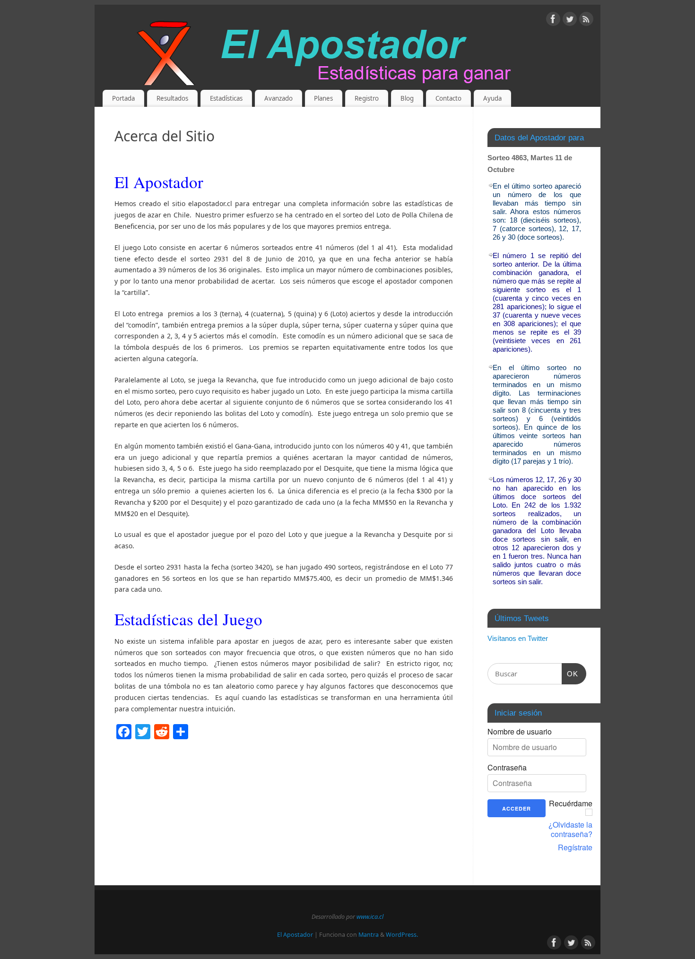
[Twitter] (570, 20)
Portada (123, 98)
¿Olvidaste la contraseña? (570, 829)
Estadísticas (226, 98)
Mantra (368, 935)
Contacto (448, 98)
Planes (323, 98)
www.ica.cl (369, 917)
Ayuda (492, 98)
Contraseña (507, 767)
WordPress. (402, 935)
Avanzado (278, 98)
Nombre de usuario (519, 731)
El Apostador (295, 935)
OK (570, 673)
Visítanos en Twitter (517, 638)
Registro (367, 98)
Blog (407, 98)
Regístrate (575, 847)
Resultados (172, 98)
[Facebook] (553, 20)
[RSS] (586, 20)
